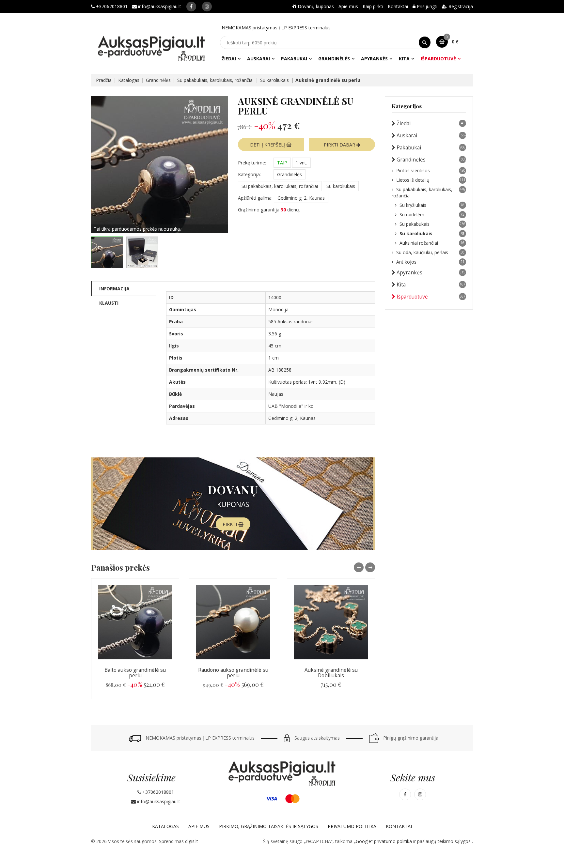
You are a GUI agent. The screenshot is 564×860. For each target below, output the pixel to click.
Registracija (460, 6)
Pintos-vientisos (430, 170)
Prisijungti (426, 6)
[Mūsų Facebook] (191, 6)
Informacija (114, 288)
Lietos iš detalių (430, 180)
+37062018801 (111, 6)
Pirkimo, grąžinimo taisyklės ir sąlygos (268, 826)
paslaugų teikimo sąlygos (444, 841)
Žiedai (229, 58)
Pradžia (104, 80)
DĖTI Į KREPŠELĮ (268, 145)
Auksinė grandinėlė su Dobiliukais (331, 673)
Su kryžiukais (432, 205)
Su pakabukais (432, 224)
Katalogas (128, 80)
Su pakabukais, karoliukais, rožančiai (215, 80)
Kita (404, 58)
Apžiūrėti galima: (255, 198)
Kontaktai (398, 6)
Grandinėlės (334, 58)
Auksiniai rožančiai (432, 243)
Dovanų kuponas (315, 6)
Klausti (108, 303)
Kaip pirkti (373, 6)
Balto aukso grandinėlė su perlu (135, 673)
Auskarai (258, 58)
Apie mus (348, 6)
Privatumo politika (352, 826)
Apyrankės (374, 58)
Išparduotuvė (438, 58)
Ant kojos (430, 262)
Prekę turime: (252, 163)
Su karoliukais (274, 80)
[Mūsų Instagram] (207, 6)
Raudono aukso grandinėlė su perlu (233, 673)
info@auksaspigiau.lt (159, 6)
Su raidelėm (432, 214)
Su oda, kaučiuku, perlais (430, 252)
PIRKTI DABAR (340, 145)
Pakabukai (294, 58)
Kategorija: (249, 174)
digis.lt (191, 841)
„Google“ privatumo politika (383, 841)
